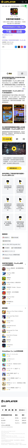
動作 (9, 6)
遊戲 (6, 6)
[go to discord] (9, 410)
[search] (23, 2)
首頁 (3, 6)
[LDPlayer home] (8, 2)
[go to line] (5, 410)
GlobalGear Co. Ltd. (7, 35)
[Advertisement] (14, 60)
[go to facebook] (2, 410)
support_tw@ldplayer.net (6, 441)
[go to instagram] (12, 410)
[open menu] (26, 2)
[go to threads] (15, 410)
